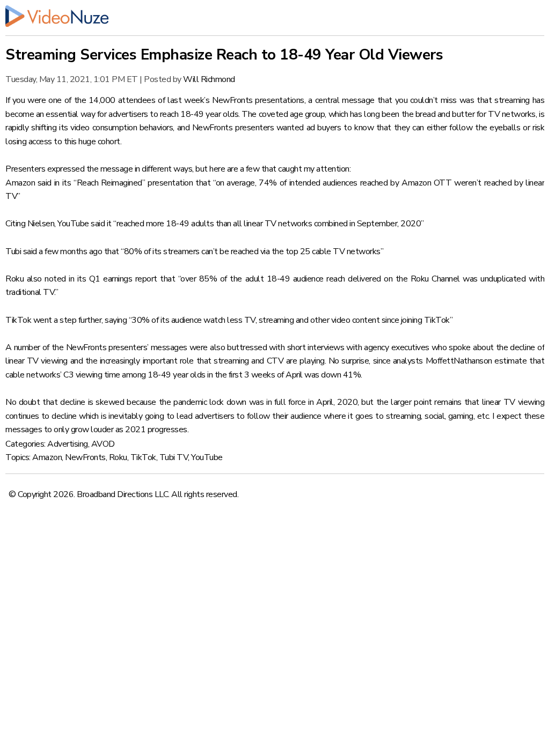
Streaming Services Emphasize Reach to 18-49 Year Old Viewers (224, 55)
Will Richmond (209, 79)
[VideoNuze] (274, 16)
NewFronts (85, 457)
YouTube (207, 457)
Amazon (47, 457)
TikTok (143, 457)
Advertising (67, 444)
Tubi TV (173, 457)
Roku (118, 457)
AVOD (103, 444)
